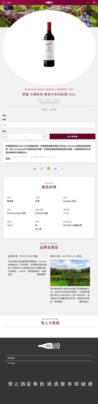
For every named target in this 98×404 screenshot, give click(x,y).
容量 (4, 115)
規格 (4, 119)
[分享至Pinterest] (55, 168)
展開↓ (8, 158)
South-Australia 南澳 (16, 213)
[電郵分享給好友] (62, 168)
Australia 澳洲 (69, 201)
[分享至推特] (35, 168)
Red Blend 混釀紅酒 (72, 225)
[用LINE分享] (48, 168)
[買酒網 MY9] (49, 2)
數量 (4, 131)
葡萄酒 (10, 201)
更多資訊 (41, 274)
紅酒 (37, 201)
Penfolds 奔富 (41, 213)
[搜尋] (89, 2)
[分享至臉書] (42, 168)
